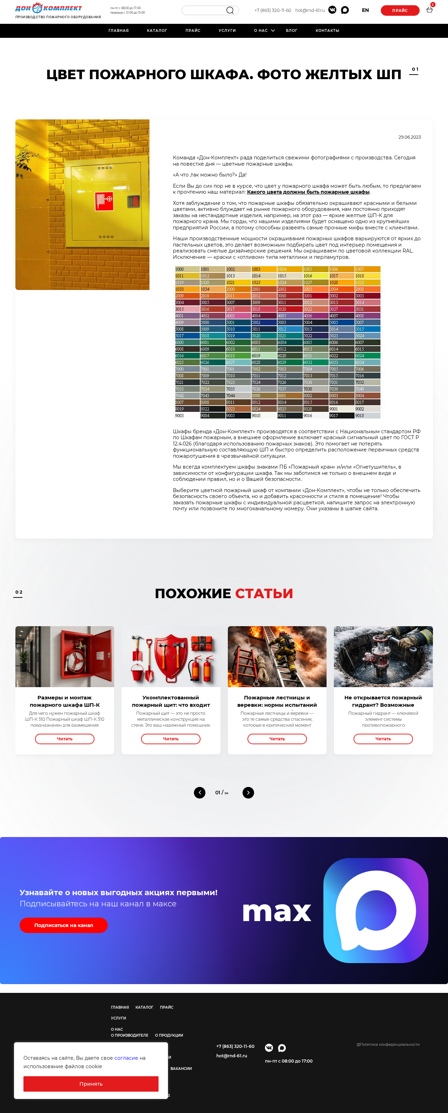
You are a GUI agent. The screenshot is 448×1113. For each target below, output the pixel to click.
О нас (261, 30)
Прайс (400, 10)
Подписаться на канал (63, 925)
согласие (126, 1058)
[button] (199, 793)
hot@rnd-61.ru (310, 10)
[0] (429, 10)
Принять (91, 1084)
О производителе (129, 1035)
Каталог (157, 30)
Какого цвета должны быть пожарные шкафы (308, 192)
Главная (118, 30)
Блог (292, 30)
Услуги (227, 30)
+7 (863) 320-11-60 (272, 10)
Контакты (328, 30)
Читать (64, 738)
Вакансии (181, 1068)
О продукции (169, 1035)
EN (365, 10)
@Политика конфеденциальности (388, 1044)
